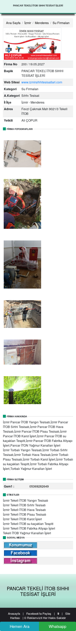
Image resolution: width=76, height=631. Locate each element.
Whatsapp (57, 626)
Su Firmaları (61, 23)
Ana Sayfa (13, 23)
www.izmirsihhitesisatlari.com (41, 82)
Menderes (42, 23)
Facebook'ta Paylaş (38, 613)
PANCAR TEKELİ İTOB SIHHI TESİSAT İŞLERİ (38, 591)
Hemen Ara (19, 626)
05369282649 (39, 486)
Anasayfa (14, 613)
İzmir (27, 23)
